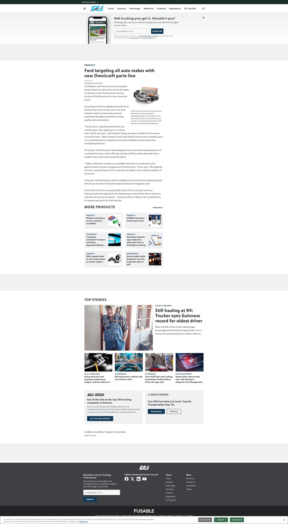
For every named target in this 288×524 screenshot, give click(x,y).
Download (156, 411)
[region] (144, 520)
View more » (158, 208)
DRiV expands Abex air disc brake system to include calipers (95, 259)
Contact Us (179, 515)
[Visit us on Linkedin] (139, 478)
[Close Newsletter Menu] (203, 17)
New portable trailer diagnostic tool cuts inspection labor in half (136, 260)
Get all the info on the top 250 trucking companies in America (109, 401)
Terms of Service (147, 38)
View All (174, 411)
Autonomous (120, 374)
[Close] (284, 519)
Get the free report (100, 418)
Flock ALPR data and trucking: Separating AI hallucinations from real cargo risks (159, 379)
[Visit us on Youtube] (144, 478)
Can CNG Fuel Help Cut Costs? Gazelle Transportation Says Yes (169, 403)
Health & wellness (163, 306)
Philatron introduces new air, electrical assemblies (95, 221)
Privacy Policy (135, 38)
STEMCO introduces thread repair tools (136, 219)
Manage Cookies (165, 515)
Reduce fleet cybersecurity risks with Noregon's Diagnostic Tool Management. (189, 379)
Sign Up (90, 499)
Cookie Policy (83, 522)
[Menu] (84, 8)
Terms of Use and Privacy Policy (148, 36)
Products (89, 65)
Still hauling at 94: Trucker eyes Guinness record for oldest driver (178, 315)
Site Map (189, 515)
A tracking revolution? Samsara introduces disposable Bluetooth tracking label (96, 241)
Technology (91, 234)
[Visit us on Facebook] (127, 478)
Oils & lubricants (92, 374)
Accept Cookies (237, 520)
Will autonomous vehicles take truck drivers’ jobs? (129, 378)
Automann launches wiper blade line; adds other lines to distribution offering (136, 241)
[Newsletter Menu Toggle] (203, 8)
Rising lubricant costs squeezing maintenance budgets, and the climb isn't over (96, 379)
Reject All (221, 520)
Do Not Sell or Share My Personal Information (139, 515)
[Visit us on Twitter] (132, 478)
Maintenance (133, 254)
